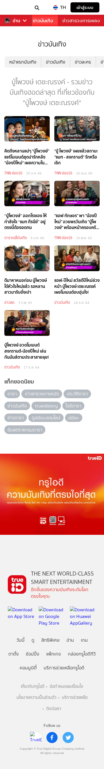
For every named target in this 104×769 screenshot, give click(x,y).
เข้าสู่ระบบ (85, 7)
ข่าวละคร (83, 62)
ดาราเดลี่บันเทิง (15, 238)
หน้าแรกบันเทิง (22, 62)
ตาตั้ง (13, 654)
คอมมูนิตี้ (28, 667)
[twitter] (68, 737)
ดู (32, 640)
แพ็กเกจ (53, 654)
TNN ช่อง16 (13, 173)
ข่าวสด (9, 302)
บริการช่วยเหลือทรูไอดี (64, 667)
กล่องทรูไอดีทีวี (82, 654)
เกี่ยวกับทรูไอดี (32, 687)
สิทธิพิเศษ (50, 640)
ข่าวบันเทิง (43, 20)
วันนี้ (20, 640)
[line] (36, 737)
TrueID (16, 7)
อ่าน (16, 20)
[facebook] (52, 737)
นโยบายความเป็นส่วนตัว (36, 697)
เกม (84, 640)
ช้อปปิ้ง (32, 654)
